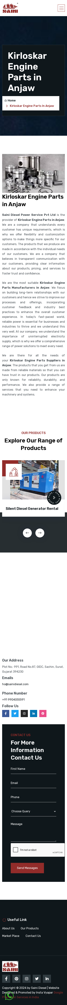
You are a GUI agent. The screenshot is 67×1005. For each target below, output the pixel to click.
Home (12, 100)
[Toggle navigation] (61, 8)
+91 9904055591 (13, 699)
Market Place (10, 936)
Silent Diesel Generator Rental (32, 508)
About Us (8, 928)
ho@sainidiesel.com (15, 684)
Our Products (30, 928)
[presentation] (27, 532)
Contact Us (33, 936)
